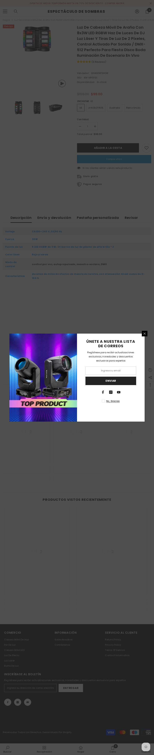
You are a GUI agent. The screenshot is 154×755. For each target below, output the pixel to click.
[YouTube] (119, 392)
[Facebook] (103, 392)
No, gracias (113, 401)
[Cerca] (144, 333)
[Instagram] (111, 392)
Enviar (111, 381)
